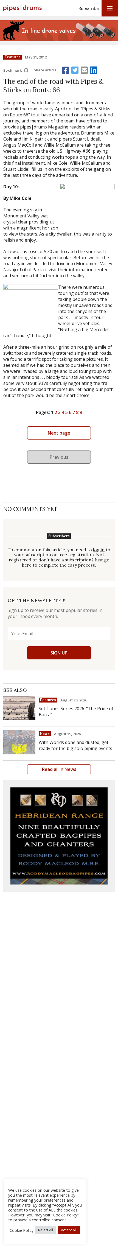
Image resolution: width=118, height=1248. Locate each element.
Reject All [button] (45, 1229)
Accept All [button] (69, 1229)
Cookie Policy (21, 1230)
